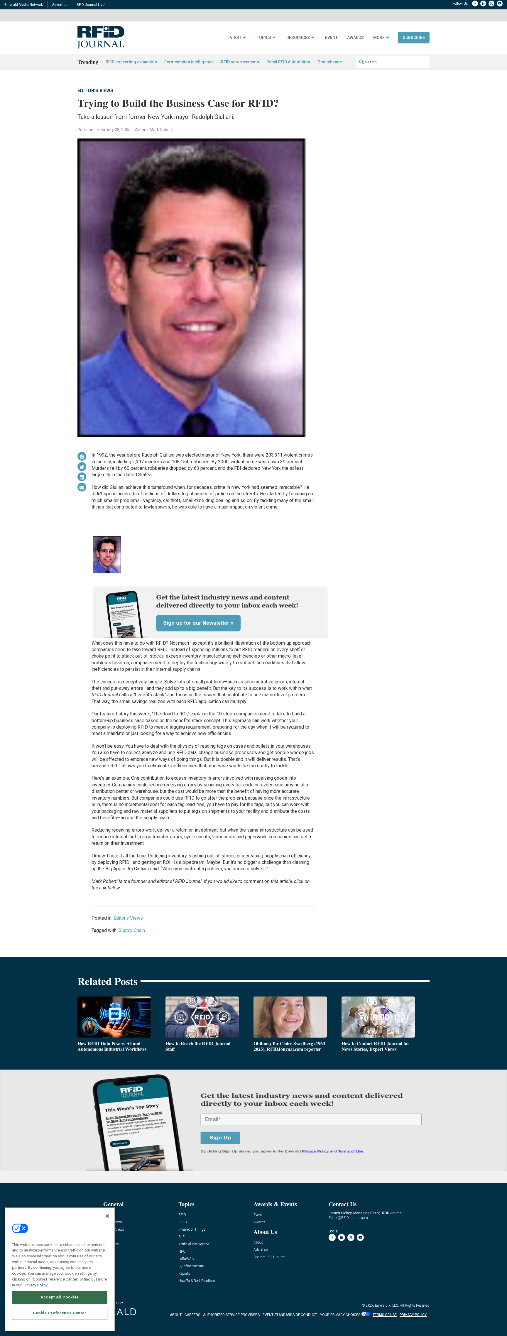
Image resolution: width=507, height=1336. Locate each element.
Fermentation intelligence (189, 62)
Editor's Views (95, 90)
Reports (184, 1274)
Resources (298, 38)
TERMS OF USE (385, 1315)
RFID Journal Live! (91, 4)
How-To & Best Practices (196, 1281)
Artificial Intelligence (193, 1244)
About (258, 1242)
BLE (181, 1237)
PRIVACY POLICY (413, 1315)
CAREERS (192, 1315)
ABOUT (176, 1315)
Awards (355, 38)
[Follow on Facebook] (475, 3)
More (379, 38)
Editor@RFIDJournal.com (348, 1218)
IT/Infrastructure (191, 1266)
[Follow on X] (491, 3)
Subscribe (414, 37)
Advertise (59, 4)
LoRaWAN (186, 1259)
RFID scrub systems (240, 62)
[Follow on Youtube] (500, 3)
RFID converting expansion (131, 62)
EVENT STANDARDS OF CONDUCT (290, 1315)
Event (331, 38)
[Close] (107, 1216)
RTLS (182, 1222)
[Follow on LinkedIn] (483, 3)
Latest (234, 38)
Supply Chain (132, 930)
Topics (264, 38)
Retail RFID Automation (288, 62)
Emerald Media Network (23, 4)
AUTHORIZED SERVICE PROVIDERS (231, 1315)
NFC (181, 1252)
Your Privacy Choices (340, 1315)
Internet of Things (191, 1230)
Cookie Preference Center (60, 1313)
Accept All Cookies (59, 1297)
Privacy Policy (36, 1285)
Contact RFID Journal (270, 1257)
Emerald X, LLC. (387, 1305)
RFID (182, 1215)
